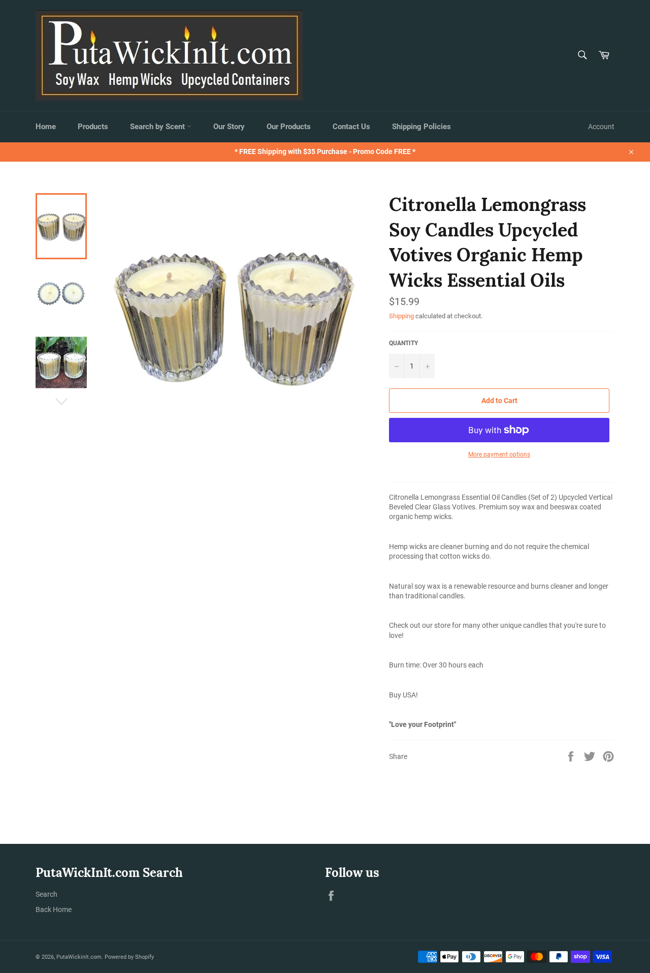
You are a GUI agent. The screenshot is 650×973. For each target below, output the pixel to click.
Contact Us (351, 126)
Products (93, 126)
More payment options (499, 454)
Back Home (54, 909)
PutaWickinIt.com (79, 957)
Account (601, 127)
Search (46, 894)
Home (46, 126)
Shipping (401, 316)
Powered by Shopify (129, 957)
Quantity (403, 343)
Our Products (289, 126)
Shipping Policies (421, 126)
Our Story (229, 126)
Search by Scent (158, 126)
